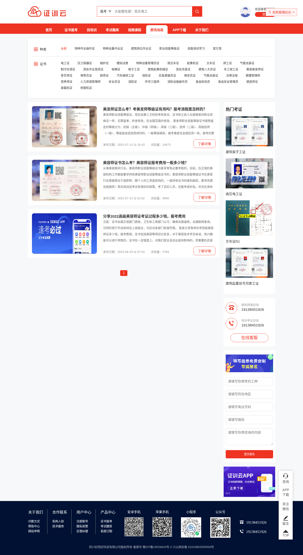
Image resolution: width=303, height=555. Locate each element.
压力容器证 (85, 63)
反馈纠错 (82, 531)
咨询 (285, 481)
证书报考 (71, 30)
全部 (64, 48)
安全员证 (114, 81)
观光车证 (173, 63)
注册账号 (82, 521)
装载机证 (66, 87)
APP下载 (179, 30)
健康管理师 (253, 75)
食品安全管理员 (228, 81)
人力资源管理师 (90, 81)
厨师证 (104, 75)
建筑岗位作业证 (141, 48)
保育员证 (86, 75)
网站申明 (34, 531)
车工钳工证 (231, 69)
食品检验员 (203, 81)
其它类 (217, 48)
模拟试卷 (122, 63)
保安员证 (190, 75)
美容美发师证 (255, 69)
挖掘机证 (86, 87)
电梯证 (116, 69)
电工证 (65, 63)
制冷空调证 (68, 69)
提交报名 (249, 454)
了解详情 (204, 144)
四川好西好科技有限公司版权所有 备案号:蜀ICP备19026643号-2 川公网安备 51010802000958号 (151, 547)
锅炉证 (104, 63)
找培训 (92, 30)
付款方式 (34, 521)
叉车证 (211, 63)
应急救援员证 (167, 75)
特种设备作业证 (113, 48)
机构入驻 (58, 521)
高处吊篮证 (183, 69)
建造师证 (252, 81)
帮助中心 (34, 526)
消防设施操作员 (177, 81)
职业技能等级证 (169, 48)
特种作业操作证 (85, 48)
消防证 (146, 75)
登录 (265, 14)
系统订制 (106, 531)
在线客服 (249, 338)
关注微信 (285, 506)
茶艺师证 (66, 75)
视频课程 (134, 30)
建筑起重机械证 (158, 69)
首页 (48, 30)
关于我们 (201, 30)
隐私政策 (82, 526)
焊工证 (227, 63)
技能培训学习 (196, 48)
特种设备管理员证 (147, 63)
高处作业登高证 (93, 69)
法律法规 (232, 75)
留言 (285, 523)
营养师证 (66, 81)
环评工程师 (152, 81)
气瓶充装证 (247, 63)
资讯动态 (156, 30)
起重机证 (192, 63)
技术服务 (58, 526)
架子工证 (134, 69)
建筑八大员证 (207, 69)
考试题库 (112, 30)
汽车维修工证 (125, 75)
